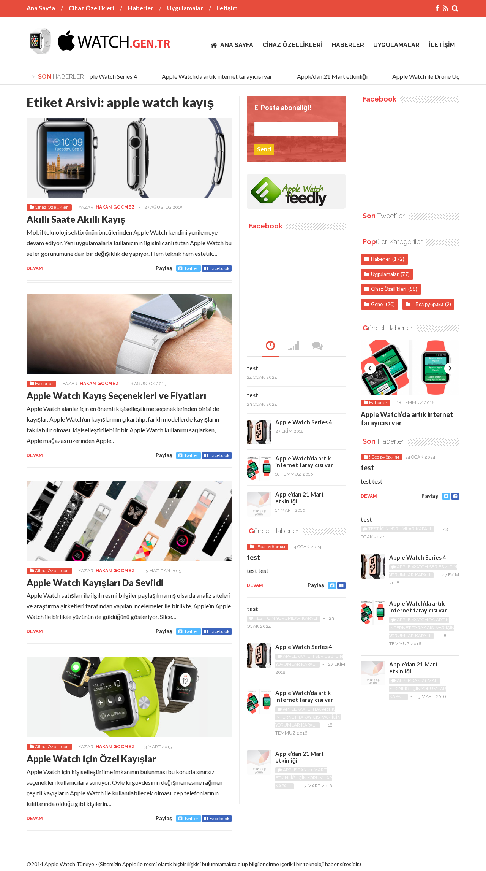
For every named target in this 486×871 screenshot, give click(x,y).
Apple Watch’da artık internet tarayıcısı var (210, 76)
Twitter (191, 268)
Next (450, 368)
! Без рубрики (270, 546)
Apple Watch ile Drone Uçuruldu (427, 76)
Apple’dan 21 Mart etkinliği (325, 76)
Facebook (219, 268)
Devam (35, 268)
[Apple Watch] (100, 49)
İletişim (227, 7)
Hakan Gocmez (115, 207)
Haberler (140, 7)
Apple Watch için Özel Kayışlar (91, 758)
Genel (377, 304)
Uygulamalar (185, 7)
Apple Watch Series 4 (102, 76)
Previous (370, 368)
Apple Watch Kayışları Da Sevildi (95, 582)
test (252, 368)
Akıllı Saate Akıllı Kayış (76, 219)
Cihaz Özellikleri (91, 7)
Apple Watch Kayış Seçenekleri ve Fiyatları (116, 395)
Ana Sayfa (41, 7)
